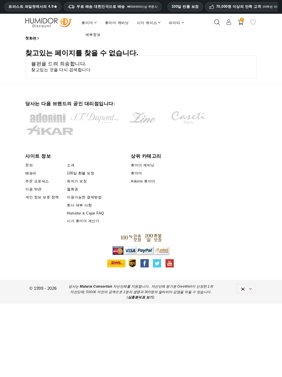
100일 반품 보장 (185, 6)
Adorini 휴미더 (143, 181)
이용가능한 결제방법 (84, 197)
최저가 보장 (77, 181)
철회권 (72, 189)
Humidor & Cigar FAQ (85, 213)
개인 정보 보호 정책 (42, 197)
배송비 (31, 173)
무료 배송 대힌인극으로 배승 (117, 6)
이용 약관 (33, 189)
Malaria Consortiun (96, 286)
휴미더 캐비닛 (142, 165)
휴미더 (136, 173)
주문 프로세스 (37, 181)
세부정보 (93, 35)
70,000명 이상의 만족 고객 (248, 7)
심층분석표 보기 (140, 297)
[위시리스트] (253, 24)
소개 (70, 165)
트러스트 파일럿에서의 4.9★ (33, 7)
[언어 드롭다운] (246, 288)
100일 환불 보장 (80, 173)
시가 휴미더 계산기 (83, 221)
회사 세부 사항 (79, 205)
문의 (29, 165)
